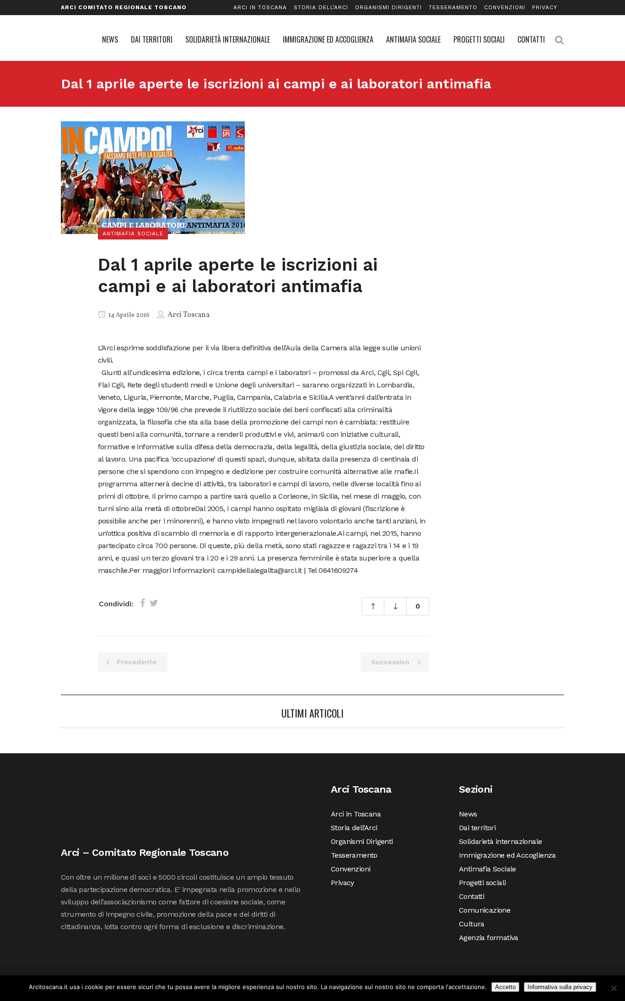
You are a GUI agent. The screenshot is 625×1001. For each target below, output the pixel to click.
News (468, 814)
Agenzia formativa (488, 937)
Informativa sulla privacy (560, 987)
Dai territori (477, 827)
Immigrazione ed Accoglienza (507, 855)
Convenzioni (504, 7)
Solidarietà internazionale (500, 841)
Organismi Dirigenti (388, 7)
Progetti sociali (482, 882)
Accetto (505, 987)
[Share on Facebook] (142, 603)
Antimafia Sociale (487, 869)
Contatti (471, 896)
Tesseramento (453, 7)
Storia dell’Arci (321, 7)
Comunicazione (484, 910)
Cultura (472, 923)
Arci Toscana (188, 315)
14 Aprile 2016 (128, 315)
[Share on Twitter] (154, 603)
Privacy (544, 7)
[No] (613, 988)
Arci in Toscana (260, 7)
